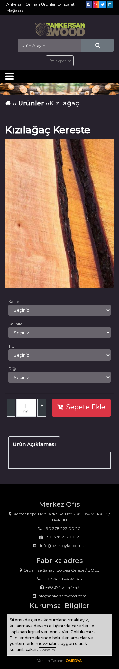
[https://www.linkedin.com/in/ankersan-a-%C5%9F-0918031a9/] (110, 4)
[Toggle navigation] (9, 76)
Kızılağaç (64, 103)
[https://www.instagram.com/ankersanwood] (96, 4)
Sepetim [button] (63, 60)
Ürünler (31, 103)
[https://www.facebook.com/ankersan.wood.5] (89, 4)
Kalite (13, 301)
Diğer (13, 368)
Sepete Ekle (85, 407)
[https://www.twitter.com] (102, 4)
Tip (11, 346)
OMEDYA (74, 660)
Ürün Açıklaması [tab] (34, 444)
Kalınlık (15, 323)
